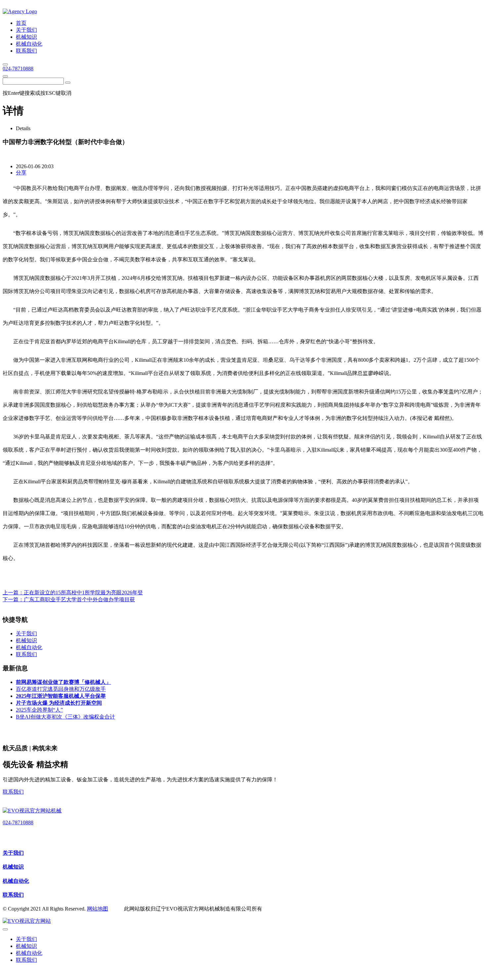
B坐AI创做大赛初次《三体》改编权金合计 (65, 717)
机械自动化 (16, 881)
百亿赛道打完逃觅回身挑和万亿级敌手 (61, 689)
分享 (21, 172)
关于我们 (13, 853)
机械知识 (13, 867)
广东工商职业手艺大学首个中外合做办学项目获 (79, 599)
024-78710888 (18, 68)
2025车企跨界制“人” (39, 710)
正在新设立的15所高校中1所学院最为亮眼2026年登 (83, 592)
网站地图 (97, 909)
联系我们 (13, 792)
